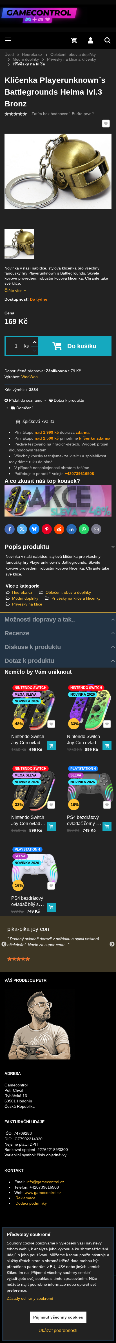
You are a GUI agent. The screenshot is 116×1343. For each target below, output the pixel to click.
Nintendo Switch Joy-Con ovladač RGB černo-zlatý (28, 823)
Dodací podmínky (31, 1203)
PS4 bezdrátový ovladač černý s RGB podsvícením (83, 826)
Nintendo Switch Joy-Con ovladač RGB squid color (84, 742)
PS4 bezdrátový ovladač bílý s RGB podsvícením (27, 907)
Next (112, 944)
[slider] (16, 114)
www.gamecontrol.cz (43, 1192)
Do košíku (81, 346)
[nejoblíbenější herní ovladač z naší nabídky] (58, 515)
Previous (4, 944)
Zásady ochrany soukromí (30, 1298)
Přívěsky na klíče (27, 604)
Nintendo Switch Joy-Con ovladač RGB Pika (28, 742)
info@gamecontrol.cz (45, 1182)
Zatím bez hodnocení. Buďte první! (63, 113)
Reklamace (25, 1198)
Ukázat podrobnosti (58, 1330)
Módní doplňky (25, 598)
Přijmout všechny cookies (58, 1317)
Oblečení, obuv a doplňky (68, 592)
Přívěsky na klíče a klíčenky (76, 598)
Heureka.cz (22, 592)
